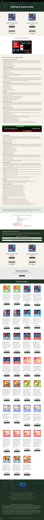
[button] (43, 1)
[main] (22, 7)
